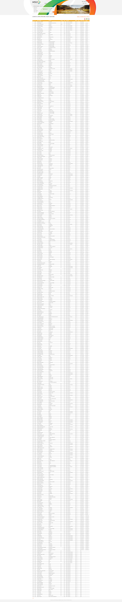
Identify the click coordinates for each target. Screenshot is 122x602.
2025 (85, 3)
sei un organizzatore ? (57, 3)
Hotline (49, 3)
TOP (33, 598)
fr (82, 1)
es (89, 1)
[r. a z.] (41, 6)
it (87, 1)
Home (45, 3)
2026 (83, 3)
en (86, 1)
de (84, 1)
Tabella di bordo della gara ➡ (83, 16)
